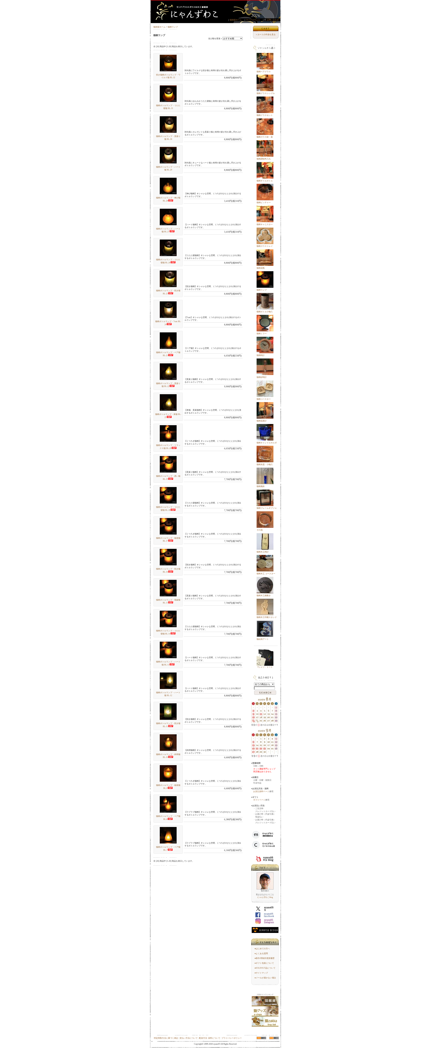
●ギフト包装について (264, 963)
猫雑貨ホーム (236, 20)
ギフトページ (259, 800)
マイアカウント (253, 20)
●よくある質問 (261, 953)
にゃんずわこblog (265, 897)
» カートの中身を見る (266, 34)
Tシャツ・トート (265, 667)
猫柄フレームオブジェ (267, 508)
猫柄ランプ (173, 27)
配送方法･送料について (209, 1038)
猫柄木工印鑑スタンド (267, 617)
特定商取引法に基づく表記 (166, 1038)
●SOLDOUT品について (265, 968)
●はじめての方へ (262, 948)
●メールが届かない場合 (265, 978)
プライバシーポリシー (232, 1038)
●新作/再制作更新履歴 (264, 958)
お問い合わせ (273, 20)
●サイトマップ (261, 973)
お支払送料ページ (261, 791)
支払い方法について (188, 1038)
